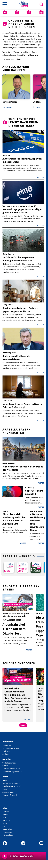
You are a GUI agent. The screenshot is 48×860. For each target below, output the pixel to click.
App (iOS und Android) (11, 784)
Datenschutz (7, 827)
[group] (8, 566)
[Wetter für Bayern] (4, 12)
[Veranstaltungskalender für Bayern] (41, 12)
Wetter (5, 764)
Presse (5, 813)
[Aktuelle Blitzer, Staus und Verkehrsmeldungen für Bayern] (29, 12)
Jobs (4, 815)
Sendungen (7, 743)
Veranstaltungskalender (12, 770)
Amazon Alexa (8, 790)
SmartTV (6, 787)
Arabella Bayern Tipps (11, 767)
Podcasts (6, 749)
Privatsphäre (7, 833)
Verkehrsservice (9, 761)
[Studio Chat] (17, 12)
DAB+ (4, 778)
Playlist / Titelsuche (10, 793)
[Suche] (41, 4)
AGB (4, 824)
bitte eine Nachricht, (29, 55)
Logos (5, 821)
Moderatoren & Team (11, 746)
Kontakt (5, 810)
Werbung (6, 818)
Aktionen (6, 752)
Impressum (7, 830)
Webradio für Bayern (11, 781)
